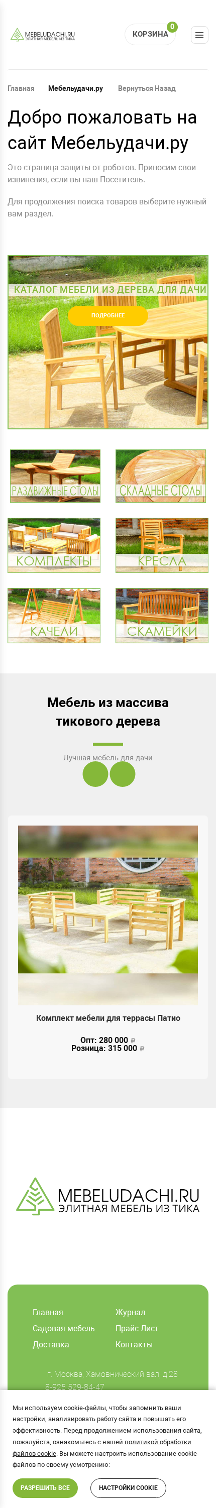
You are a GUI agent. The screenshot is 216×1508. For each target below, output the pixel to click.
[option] (108, 342)
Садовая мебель (64, 1328)
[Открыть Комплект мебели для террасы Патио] (108, 915)
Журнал (130, 1312)
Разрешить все (45, 1487)
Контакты (134, 1344)
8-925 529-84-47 (74, 1387)
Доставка (51, 1344)
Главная (21, 88)
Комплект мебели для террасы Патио (108, 1018)
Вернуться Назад (146, 88)
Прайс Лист (137, 1328)
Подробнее (108, 315)
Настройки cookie (128, 1487)
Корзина (153, 31)
